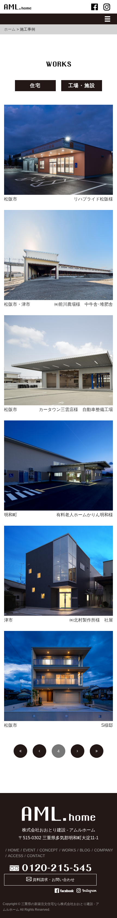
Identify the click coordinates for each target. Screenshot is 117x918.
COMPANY (103, 850)
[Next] (77, 751)
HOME (13, 850)
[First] (20, 751)
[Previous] (39, 751)
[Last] (96, 751)
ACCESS (15, 856)
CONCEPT (48, 850)
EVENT (29, 850)
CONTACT (36, 856)
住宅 (35, 85)
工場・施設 (81, 85)
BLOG (85, 850)
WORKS (69, 850)
